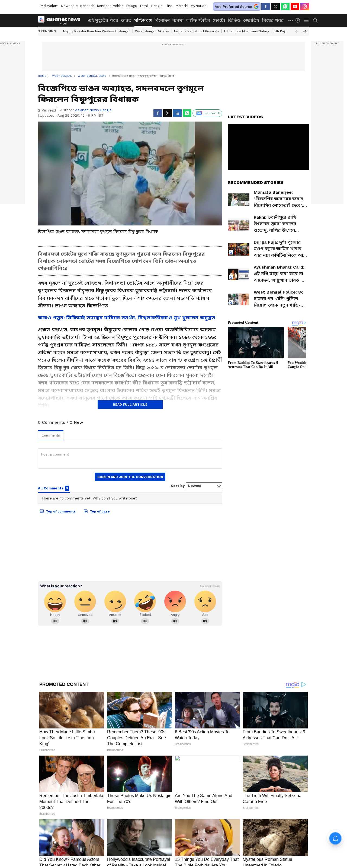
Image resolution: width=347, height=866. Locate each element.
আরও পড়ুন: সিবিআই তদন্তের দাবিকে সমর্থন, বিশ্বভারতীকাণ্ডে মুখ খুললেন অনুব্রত (126, 317)
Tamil (144, 6)
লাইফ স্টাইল (198, 20)
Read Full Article (130, 404)
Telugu (131, 6)
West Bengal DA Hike (152, 31)
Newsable (69, 6)
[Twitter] (275, 6)
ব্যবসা (178, 20)
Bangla (156, 6)
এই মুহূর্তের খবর (103, 20)
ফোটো (219, 20)
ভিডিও (234, 20)
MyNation (198, 6)
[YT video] (295, 6)
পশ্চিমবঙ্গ (143, 20)
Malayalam (49, 6)
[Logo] (61, 20)
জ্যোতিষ (251, 20)
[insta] (304, 6)
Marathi (181, 6)
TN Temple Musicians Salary (246, 31)
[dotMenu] (290, 20)
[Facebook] (265, 6)
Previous (297, 31)
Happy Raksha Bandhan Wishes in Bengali (96, 31)
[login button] (299, 20)
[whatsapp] (285, 6)
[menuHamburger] (306, 20)
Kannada (87, 6)
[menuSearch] (315, 20)
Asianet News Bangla (93, 110)
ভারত (126, 20)
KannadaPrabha (110, 6)
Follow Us (213, 113)
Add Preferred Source (233, 7)
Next (305, 31)
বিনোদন (162, 20)
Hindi (169, 6)
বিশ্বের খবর (273, 20)
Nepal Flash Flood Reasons (196, 31)
